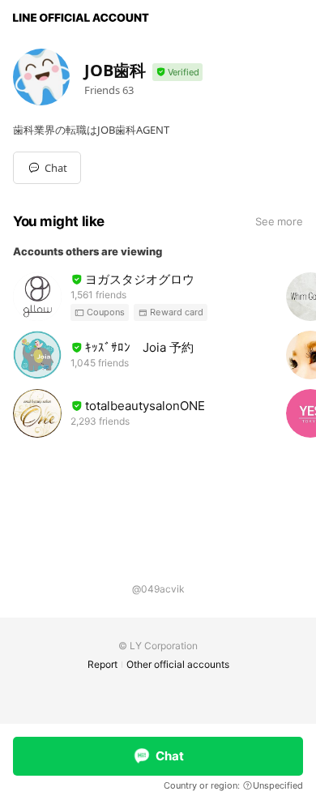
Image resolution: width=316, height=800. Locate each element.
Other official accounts (177, 664)
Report (102, 664)
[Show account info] (177, 72)
